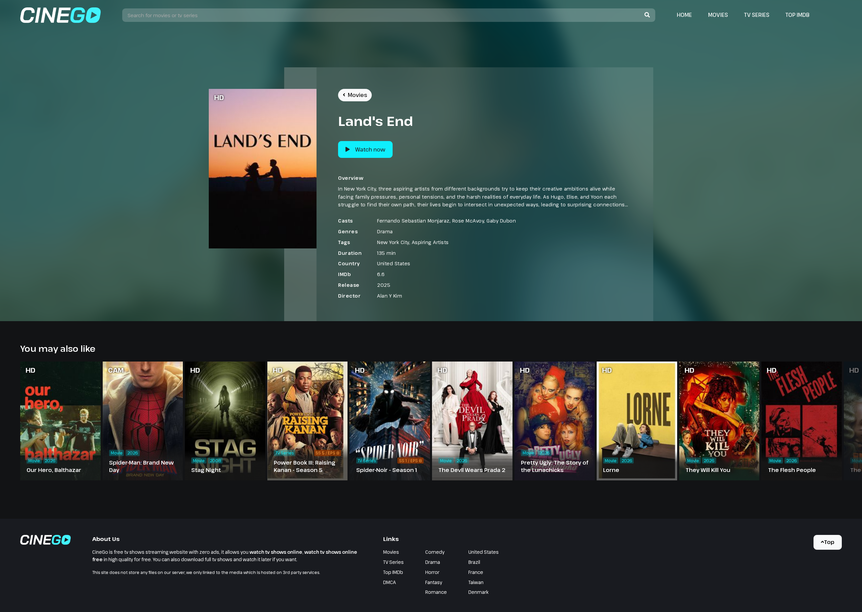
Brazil (474, 562)
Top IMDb (797, 15)
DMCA (389, 582)
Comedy (434, 552)
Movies (718, 15)
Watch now (370, 149)
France (475, 572)
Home (684, 15)
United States (393, 263)
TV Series (756, 15)
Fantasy (433, 582)
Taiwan (476, 582)
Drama (385, 231)
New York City (393, 242)
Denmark (478, 592)
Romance (436, 592)
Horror (432, 572)
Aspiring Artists (430, 242)
